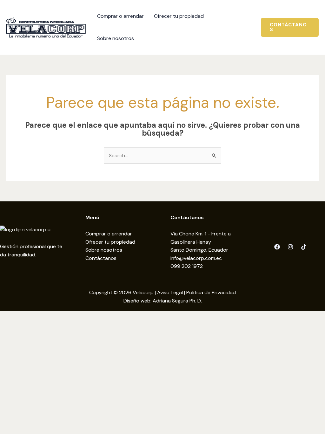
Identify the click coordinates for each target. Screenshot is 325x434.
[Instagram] (290, 247)
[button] (290, 27)
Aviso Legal (170, 292)
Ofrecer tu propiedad (110, 242)
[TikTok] (304, 247)
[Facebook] (277, 247)
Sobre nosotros (103, 250)
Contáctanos (100, 258)
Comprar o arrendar (108, 233)
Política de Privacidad (211, 292)
